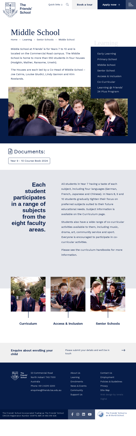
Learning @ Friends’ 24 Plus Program (110, 89)
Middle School (106, 64)
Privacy (104, 386)
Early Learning (106, 53)
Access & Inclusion (109, 76)
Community (76, 390)
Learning (27, 39)
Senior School (106, 70)
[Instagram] (77, 414)
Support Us (76, 394)
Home (14, 39)
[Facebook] (72, 414)
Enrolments (76, 381)
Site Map (105, 390)
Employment (107, 377)
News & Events (78, 386)
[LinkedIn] (83, 414)
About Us (75, 373)
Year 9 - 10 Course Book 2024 (29, 160)
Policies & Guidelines (111, 381)
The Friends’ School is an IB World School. (116, 414)
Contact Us (106, 373)
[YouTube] (90, 414)
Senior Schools (45, 39)
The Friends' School (17, 9)
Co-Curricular (106, 81)
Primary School (107, 59)
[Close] (131, 4)
